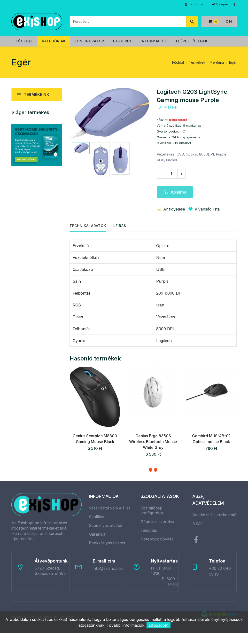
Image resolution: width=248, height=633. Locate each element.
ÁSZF (197, 523)
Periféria (217, 62)
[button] (150, 470)
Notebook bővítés (156, 539)
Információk (154, 41)
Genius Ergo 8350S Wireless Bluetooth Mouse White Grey (153, 441)
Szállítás (96, 516)
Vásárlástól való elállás (110, 508)
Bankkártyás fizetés (107, 542)
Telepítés (148, 530)
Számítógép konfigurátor (151, 510)
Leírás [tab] (119, 226)
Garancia (97, 534)
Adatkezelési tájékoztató (214, 514)
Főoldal (24, 41)
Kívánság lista (207, 209)
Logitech (175, 131)
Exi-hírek (122, 41)
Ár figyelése (174, 209)
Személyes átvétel (105, 525)
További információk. (126, 625)
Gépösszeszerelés (157, 521)
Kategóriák (54, 41)
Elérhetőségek (192, 41)
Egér (233, 62)
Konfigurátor (89, 41)
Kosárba (178, 192)
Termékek (197, 62)
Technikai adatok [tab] (88, 226)
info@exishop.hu (108, 568)
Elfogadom (158, 625)
